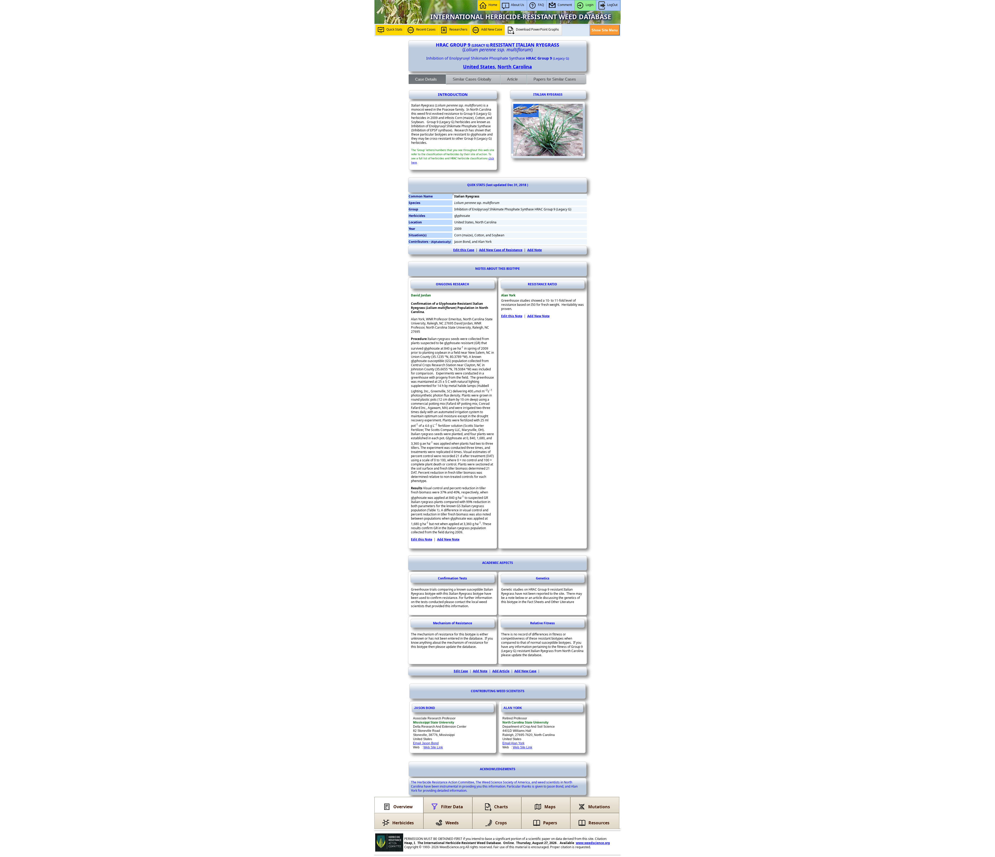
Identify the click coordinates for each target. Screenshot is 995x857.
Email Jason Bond (426, 743)
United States (479, 66)
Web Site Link (433, 747)
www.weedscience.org (593, 843)
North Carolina (514, 66)
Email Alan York (513, 743)
